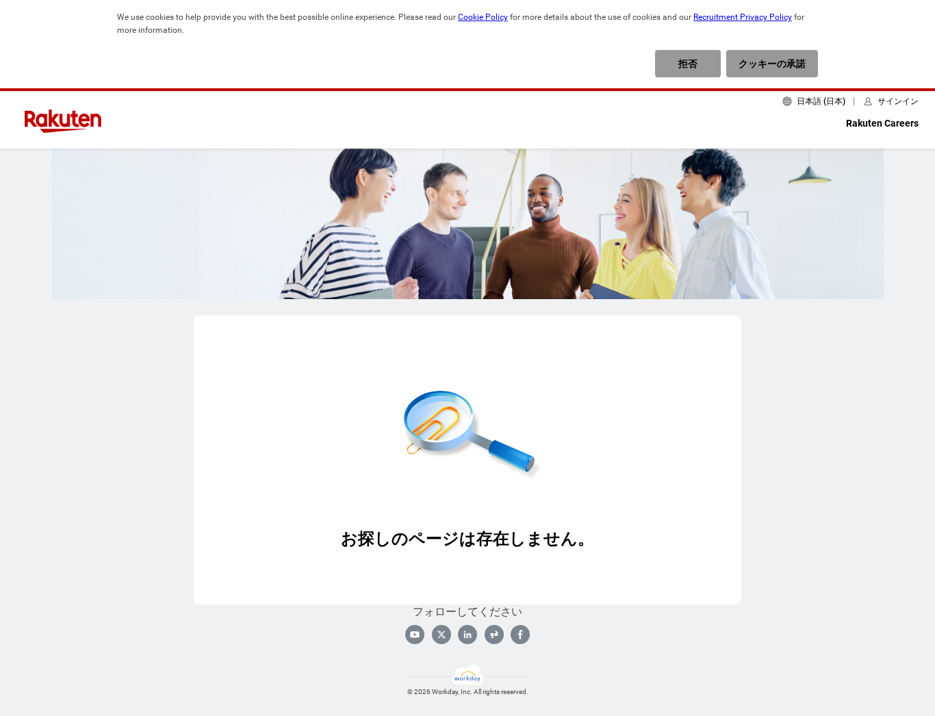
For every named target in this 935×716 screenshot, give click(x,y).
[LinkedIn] (467, 634)
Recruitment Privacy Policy (742, 17)
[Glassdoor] (494, 634)
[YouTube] (414, 634)
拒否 (687, 63)
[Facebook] (520, 634)
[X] (441, 634)
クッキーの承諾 (772, 63)
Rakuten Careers (882, 123)
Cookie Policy (483, 17)
